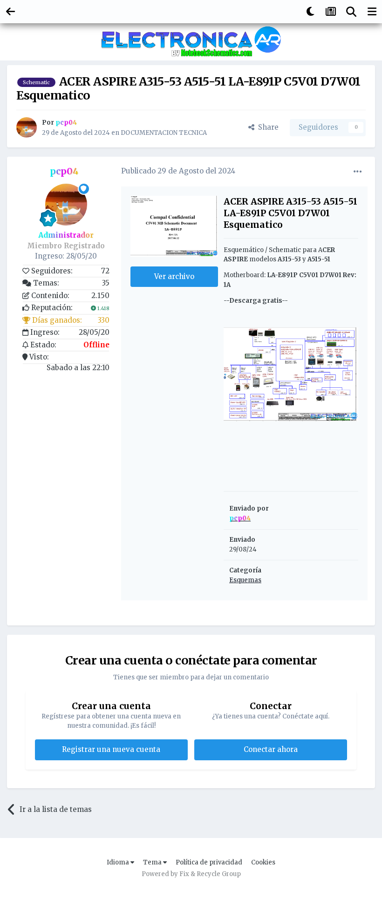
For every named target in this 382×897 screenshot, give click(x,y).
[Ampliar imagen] (291, 374)
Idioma (118, 862)
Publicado (178, 170)
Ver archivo (174, 276)
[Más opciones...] (358, 171)
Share (266, 127)
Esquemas (245, 580)
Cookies (263, 862)
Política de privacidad (209, 862)
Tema (153, 862)
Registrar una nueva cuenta (111, 749)
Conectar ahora (271, 749)
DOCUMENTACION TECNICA (164, 133)
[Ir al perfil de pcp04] (26, 127)
